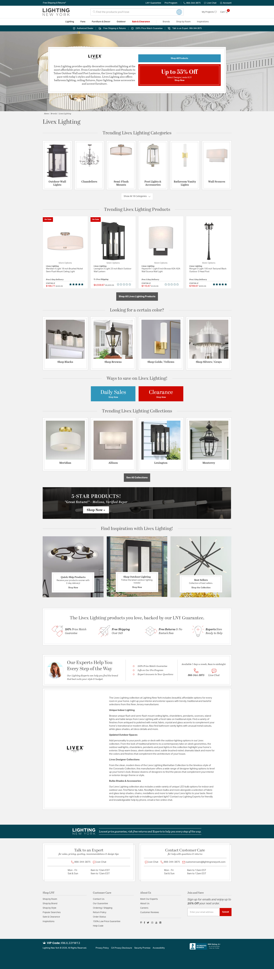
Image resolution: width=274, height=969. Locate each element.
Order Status (99, 917)
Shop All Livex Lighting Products (137, 296)
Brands (54, 113)
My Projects (208, 12)
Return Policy (99, 912)
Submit (225, 912)
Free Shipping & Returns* (54, 3)
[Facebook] (144, 922)
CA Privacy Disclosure (121, 948)
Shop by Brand (50, 903)
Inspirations (48, 921)
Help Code (98, 926)
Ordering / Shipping (102, 908)
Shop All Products (179, 58)
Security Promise (142, 948)
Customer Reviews (149, 912)
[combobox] (137, 12)
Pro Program (171, 3)
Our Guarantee (100, 903)
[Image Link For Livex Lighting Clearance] (161, 394)
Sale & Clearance (51, 917)
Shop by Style (49, 908)
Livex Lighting (65, 113)
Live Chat (211, 3)
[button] (226, 3)
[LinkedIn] (160, 922)
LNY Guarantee (153, 3)
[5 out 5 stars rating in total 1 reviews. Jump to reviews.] (220, 284)
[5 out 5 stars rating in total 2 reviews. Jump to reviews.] (77, 284)
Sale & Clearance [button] (141, 22)
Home (46, 113)
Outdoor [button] (121, 22)
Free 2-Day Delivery (55, 279)
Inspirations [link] (203, 22)
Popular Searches (52, 912)
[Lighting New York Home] (56, 12)
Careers (144, 908)
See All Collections (137, 477)
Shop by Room (50, 899)
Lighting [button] (69, 22)
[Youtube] (156, 922)
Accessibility (159, 948)
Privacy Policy (102, 948)
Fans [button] (82, 22)
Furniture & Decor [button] (101, 22)
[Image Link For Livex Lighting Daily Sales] (113, 394)
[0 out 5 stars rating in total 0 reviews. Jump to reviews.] (125, 284)
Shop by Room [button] (183, 22)
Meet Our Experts (149, 899)
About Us (144, 903)
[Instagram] (152, 922)
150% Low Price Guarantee (106, 921)
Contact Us (98, 899)
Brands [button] (166, 22)
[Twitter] (148, 922)
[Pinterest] (141, 922)
